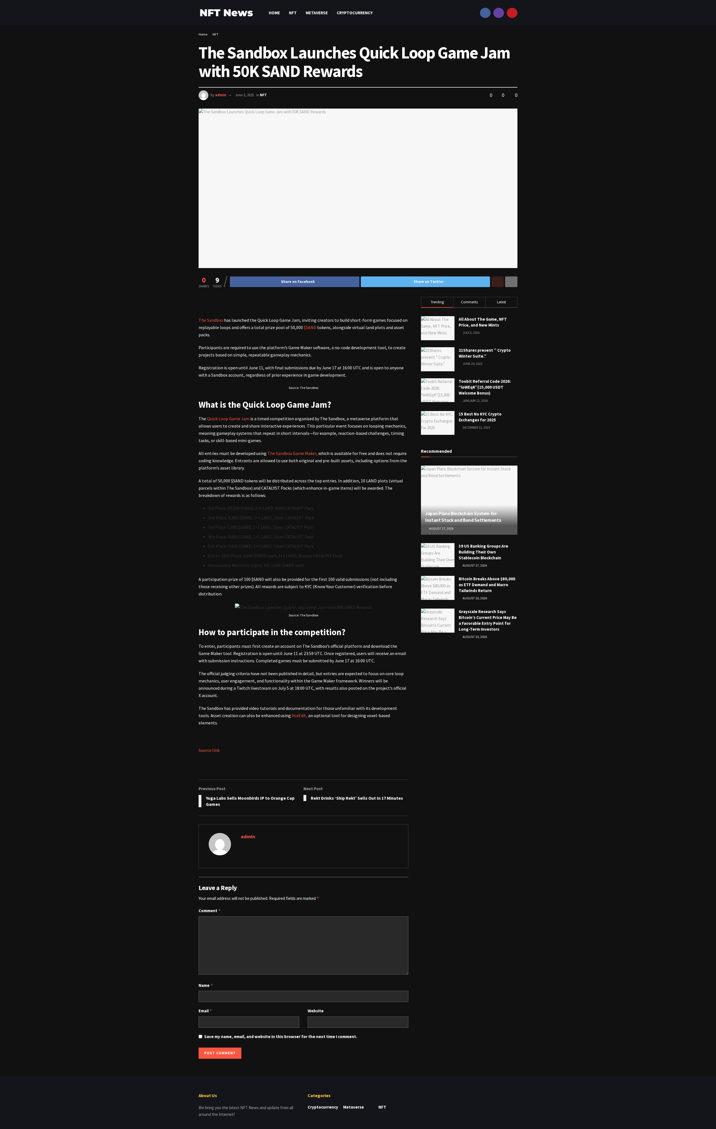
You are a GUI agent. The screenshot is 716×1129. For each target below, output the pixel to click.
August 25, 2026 (474, 637)
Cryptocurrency (355, 12)
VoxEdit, (299, 715)
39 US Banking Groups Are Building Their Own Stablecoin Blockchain (483, 551)
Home (274, 12)
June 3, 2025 (244, 95)
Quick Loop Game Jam (228, 418)
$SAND (310, 327)
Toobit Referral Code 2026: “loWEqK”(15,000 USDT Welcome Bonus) (485, 387)
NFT (293, 12)
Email (205, 1010)
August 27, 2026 (440, 528)
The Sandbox (211, 320)
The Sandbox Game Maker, (292, 453)
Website (316, 1010)
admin (220, 95)
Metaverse (317, 12)
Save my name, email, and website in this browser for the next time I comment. (280, 1036)
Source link (209, 750)
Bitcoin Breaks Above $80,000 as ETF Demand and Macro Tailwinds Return (487, 584)
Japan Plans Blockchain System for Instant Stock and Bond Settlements (463, 516)
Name (206, 985)
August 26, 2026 (474, 598)
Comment (210, 910)
